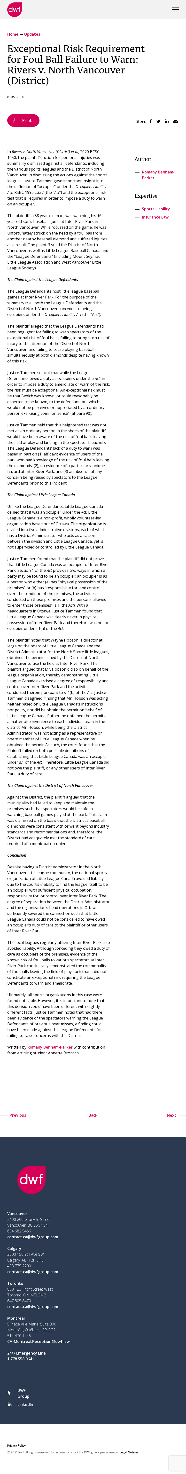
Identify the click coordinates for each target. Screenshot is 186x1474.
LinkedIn (25, 1404)
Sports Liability (156, 209)
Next (171, 1115)
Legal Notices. (129, 1452)
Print (27, 120)
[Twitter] (157, 122)
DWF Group (23, 1393)
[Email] (174, 122)
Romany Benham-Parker (50, 1047)
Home (13, 34)
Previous (18, 1115)
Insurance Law (155, 217)
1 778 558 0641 (20, 1359)
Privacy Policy (16, 1445)
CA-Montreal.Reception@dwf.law (38, 1341)
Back (93, 1115)
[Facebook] (149, 121)
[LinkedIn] (165, 121)
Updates (32, 34)
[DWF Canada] (14, 9)
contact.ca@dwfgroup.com (32, 1236)
